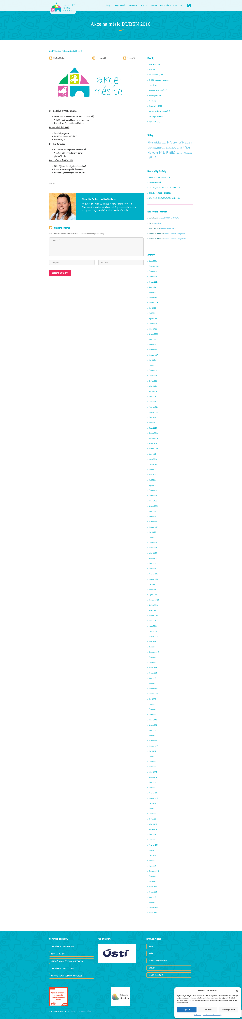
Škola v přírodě (154, 106)
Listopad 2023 (153, 412)
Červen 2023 (153, 433)
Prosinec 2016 (153, 792)
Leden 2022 (153, 516)
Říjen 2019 (152, 641)
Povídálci (152, 100)
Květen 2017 (153, 766)
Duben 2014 (153, 912)
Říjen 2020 (152, 584)
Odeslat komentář (60, 272)
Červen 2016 (153, 813)
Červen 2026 (153, 271)
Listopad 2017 (153, 745)
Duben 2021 (153, 553)
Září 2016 (152, 808)
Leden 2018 (152, 735)
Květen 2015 (153, 881)
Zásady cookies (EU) (156, 975)
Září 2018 (152, 704)
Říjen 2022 (152, 474)
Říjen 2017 (152, 751)
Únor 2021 (152, 563)
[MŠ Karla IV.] (63, 5)
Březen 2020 (153, 615)
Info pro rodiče (176, 142)
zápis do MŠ (180, 153)
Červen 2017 (153, 761)
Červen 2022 (153, 490)
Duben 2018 (153, 719)
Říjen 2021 (152, 532)
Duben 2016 (153, 824)
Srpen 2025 (153, 318)
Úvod (51, 51)
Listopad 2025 (153, 302)
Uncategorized (154, 116)
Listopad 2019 (153, 636)
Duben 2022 (153, 500)
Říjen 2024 (152, 360)
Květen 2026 (153, 276)
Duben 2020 (153, 610)
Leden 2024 (152, 401)
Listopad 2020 (153, 579)
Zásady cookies (197, 1015)
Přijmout (187, 1009)
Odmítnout (207, 1009)
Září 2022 (152, 480)
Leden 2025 (152, 344)
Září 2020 (152, 589)
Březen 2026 (153, 282)
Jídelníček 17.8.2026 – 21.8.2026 (160, 193)
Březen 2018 (153, 725)
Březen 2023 (153, 448)
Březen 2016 (153, 829)
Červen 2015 (153, 876)
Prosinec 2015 (153, 845)
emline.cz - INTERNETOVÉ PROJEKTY (83, 1011)
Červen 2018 (153, 709)
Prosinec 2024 (153, 349)
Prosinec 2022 (153, 464)
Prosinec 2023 (153, 407)
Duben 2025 (153, 328)
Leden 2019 (152, 683)
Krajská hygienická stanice (158, 80)
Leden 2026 (152, 292)
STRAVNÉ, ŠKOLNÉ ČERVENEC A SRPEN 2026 (164, 187)
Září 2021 (152, 537)
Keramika (151, 147)
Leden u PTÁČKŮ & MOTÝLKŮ (169, 217)
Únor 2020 (152, 620)
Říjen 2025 (152, 308)
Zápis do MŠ (153, 121)
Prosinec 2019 (153, 631)
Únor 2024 (152, 396)
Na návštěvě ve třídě (156, 90)
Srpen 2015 (152, 865)
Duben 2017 (153, 772)
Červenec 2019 (154, 652)
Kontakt (152, 968)
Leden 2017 (152, 787)
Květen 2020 (153, 605)
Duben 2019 (153, 667)
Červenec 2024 (154, 370)
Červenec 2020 (154, 599)
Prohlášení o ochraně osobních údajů (212, 1015)
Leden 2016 (152, 839)
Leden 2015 (152, 902)
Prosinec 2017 (153, 740)
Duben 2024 (153, 386)
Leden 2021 (152, 568)
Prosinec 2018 (153, 688)
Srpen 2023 (153, 428)
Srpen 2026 (153, 261)
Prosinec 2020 (153, 573)
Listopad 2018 (153, 693)
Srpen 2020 (153, 594)
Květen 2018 (153, 714)
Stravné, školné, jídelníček (158, 111)
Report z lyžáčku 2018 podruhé (175, 238)
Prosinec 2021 (153, 521)
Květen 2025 (153, 323)
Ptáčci (163, 148)
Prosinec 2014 (153, 907)
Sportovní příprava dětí (174, 148)
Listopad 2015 (153, 850)
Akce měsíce (154, 142)
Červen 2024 (153, 375)
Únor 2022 (152, 511)
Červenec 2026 (154, 266)
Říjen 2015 (152, 855)
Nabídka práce (153, 95)
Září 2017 (152, 756)
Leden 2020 (153, 626)
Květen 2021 (153, 547)
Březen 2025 (153, 334)
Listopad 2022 (153, 469)
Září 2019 (152, 646)
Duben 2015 (153, 886)
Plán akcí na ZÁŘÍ (155, 182)
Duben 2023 (153, 443)
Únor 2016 (152, 834)
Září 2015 (152, 860)
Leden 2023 (153, 459)
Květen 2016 (153, 818)
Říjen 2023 (152, 417)
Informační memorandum (158, 960)
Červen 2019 (153, 657)
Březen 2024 (153, 391)
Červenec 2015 (154, 871)
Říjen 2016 (152, 803)
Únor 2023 (152, 454)
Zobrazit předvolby (228, 1009)
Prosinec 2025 (153, 297)
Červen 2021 (153, 542)
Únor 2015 (152, 897)
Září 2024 (152, 365)
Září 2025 (152, 313)
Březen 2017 (153, 777)
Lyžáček (151, 85)
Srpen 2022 (153, 485)
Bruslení (152, 69)
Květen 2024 (153, 381)
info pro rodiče (154, 74)
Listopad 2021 (153, 527)
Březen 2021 (153, 558)
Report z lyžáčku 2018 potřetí (174, 233)
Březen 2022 (153, 506)
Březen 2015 (153, 891)
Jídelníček (188, 142)
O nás (151, 953)
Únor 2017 (152, 782)
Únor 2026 (152, 287)
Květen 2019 (153, 662)
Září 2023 (152, 422)
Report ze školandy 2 (168, 228)
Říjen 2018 (152, 699)
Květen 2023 (153, 438)
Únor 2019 (152, 678)
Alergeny (164, 143)
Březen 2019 (153, 672)
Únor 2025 (152, 339)
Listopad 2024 (153, 355)
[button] (237, 990)
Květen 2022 (153, 495)
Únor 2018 (152, 730)
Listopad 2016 (153, 798)
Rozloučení (157, 223)
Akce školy (58, 51)
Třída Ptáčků (166, 152)
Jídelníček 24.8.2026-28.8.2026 (159, 177)
